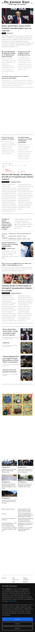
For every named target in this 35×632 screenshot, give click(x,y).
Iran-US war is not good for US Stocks (8, 138)
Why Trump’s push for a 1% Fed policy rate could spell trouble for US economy (25, 485)
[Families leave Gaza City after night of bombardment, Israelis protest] (9, 463)
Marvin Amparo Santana (8, 509)
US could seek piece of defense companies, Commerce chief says (9, 529)
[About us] (26, 348)
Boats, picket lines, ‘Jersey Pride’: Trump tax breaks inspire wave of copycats (16, 28)
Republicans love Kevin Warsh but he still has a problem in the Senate (25, 524)
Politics (4, 33)
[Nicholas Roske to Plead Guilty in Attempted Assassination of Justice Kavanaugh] (17, 279)
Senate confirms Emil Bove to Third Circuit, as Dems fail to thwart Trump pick (25, 470)
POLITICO (10, 33)
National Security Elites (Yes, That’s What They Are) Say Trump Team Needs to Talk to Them (9, 486)
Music (13, 582)
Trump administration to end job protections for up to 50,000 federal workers (9, 524)
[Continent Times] (16, 3)
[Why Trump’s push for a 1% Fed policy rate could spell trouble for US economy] (25, 477)
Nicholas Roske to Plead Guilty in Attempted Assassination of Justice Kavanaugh (17, 288)
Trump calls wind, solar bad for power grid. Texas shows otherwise (9, 501)
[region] (17, 607)
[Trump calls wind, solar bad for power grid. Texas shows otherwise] (9, 494)
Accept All (17, 619)
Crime (3, 248)
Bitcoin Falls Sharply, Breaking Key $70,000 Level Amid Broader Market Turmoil (8, 54)
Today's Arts (15, 579)
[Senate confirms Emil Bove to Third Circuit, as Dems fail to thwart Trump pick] (25, 463)
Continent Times (15, 182)
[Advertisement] (17, 105)
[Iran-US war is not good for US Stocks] (26, 375)
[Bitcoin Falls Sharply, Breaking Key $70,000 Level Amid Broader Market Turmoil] (17, 167)
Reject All (17, 628)
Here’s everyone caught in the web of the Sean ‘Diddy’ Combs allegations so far (16, 264)
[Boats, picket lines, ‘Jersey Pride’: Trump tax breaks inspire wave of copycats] (17, 16)
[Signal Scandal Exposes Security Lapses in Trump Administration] (27, 249)
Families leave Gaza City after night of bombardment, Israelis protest (9, 470)
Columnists (25, 579)
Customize (17, 623)
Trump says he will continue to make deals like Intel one (24, 53)
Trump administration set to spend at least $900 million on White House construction (11, 359)
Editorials (25, 582)
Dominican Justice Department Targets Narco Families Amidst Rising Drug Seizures (7, 224)
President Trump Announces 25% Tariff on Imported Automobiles (15, 77)
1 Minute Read (5, 182)
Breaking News (6, 293)
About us (6, 343)
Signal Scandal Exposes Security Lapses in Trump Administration (10, 244)
